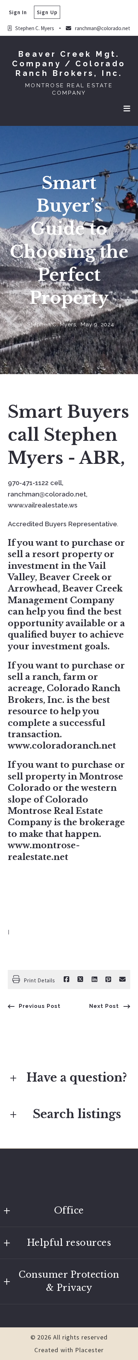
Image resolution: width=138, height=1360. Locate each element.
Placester (89, 1350)
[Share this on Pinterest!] (108, 979)
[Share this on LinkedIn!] (94, 979)
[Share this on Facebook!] (66, 979)
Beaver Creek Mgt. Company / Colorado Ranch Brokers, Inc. (69, 64)
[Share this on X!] (80, 979)
